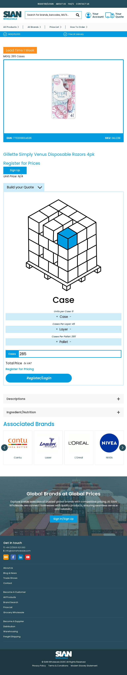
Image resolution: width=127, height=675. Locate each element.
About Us (61, 3)
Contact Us (82, 3)
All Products (9, 597)
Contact (7, 583)
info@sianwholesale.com (18, 550)
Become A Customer (14, 592)
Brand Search (10, 602)
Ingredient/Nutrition (21, 412)
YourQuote (119, 15)
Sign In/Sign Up (63, 519)
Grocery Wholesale (13, 612)
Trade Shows (10, 578)
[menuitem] (10, 27)
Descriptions (16, 399)
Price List (7, 607)
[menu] (63, 27)
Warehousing (10, 631)
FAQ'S (71, 3)
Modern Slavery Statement (84, 665)
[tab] (63, 399)
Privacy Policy (39, 665)
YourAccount (98, 15)
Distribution (9, 626)
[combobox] (53, 15)
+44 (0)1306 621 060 (15, 547)
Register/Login (46, 3)
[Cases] (12, 354)
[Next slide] (122, 447)
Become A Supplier (13, 621)
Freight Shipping (12, 636)
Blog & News (10, 573)
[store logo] (12, 15)
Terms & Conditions (58, 665)
